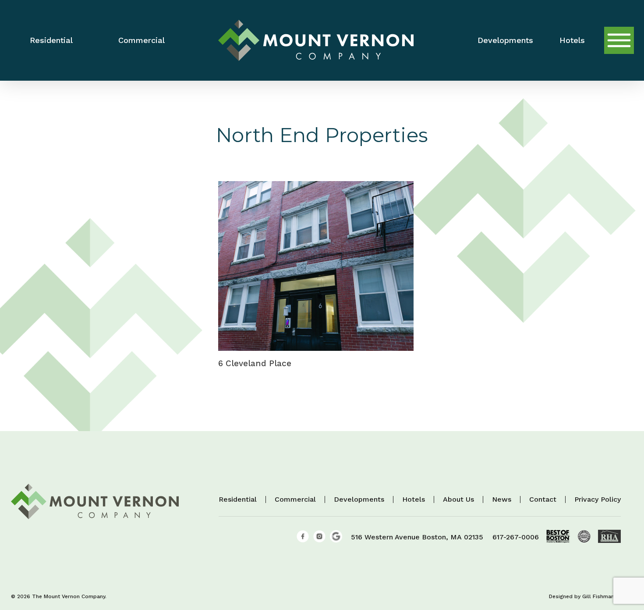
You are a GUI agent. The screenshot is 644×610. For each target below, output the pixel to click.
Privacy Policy (597, 499)
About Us (458, 499)
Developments (359, 499)
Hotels (413, 499)
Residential (238, 499)
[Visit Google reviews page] (336, 540)
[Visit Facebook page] (303, 540)
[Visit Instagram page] (319, 540)
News (501, 499)
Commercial (295, 499)
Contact (542, 499)
